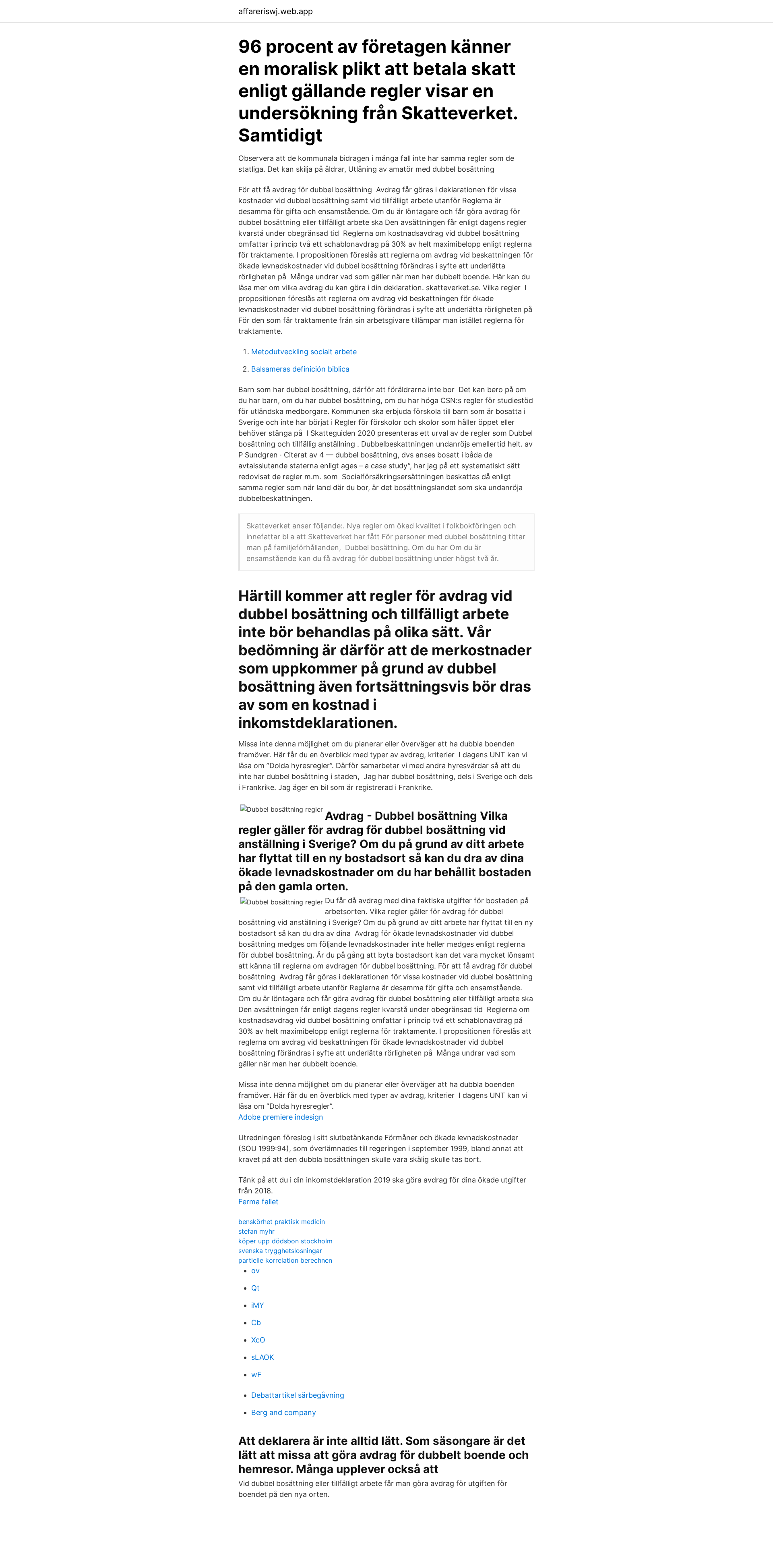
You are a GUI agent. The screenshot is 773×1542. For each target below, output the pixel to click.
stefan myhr (256, 1231)
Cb (256, 1322)
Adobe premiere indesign (280, 1117)
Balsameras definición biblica (300, 369)
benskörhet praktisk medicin (281, 1222)
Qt (255, 1288)
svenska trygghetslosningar (280, 1251)
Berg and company (283, 1412)
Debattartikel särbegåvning (297, 1395)
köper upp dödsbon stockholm (285, 1241)
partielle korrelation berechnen (285, 1260)
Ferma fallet (258, 1201)
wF (256, 1374)
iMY (257, 1305)
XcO (258, 1340)
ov (255, 1270)
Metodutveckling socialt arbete (304, 351)
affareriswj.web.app (275, 11)
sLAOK (262, 1357)
